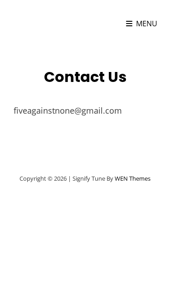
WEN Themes (133, 178)
